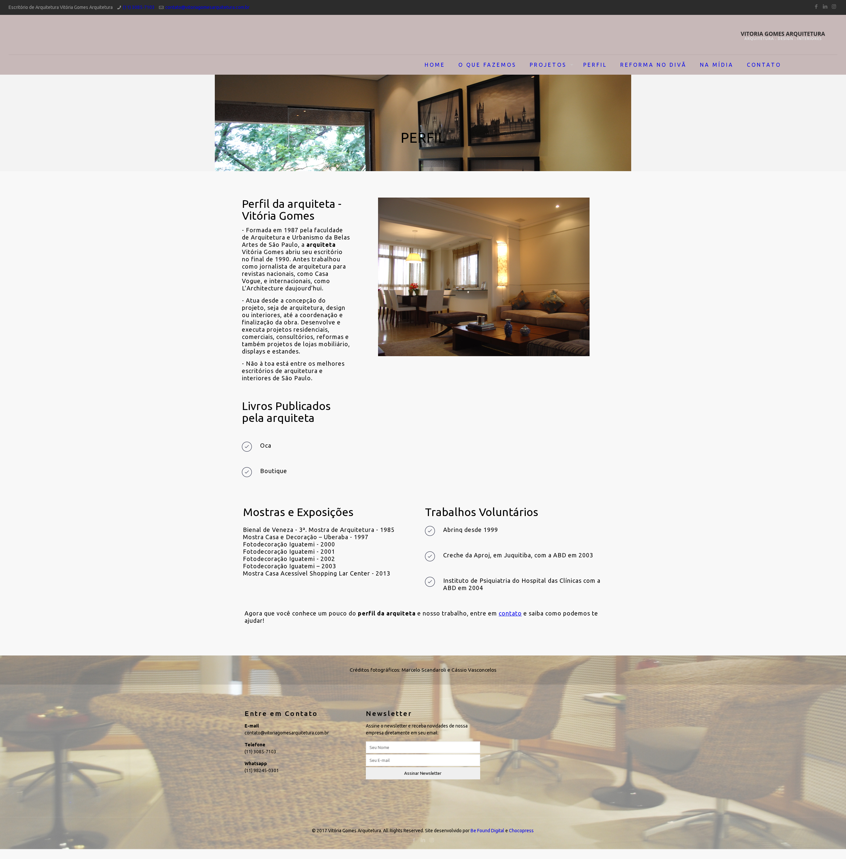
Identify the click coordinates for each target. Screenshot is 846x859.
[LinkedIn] (825, 6)
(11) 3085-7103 (139, 7)
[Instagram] (833, 6)
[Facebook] (816, 6)
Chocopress (521, 830)
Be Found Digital (487, 830)
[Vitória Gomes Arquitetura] (782, 35)
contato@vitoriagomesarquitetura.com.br (207, 7)
